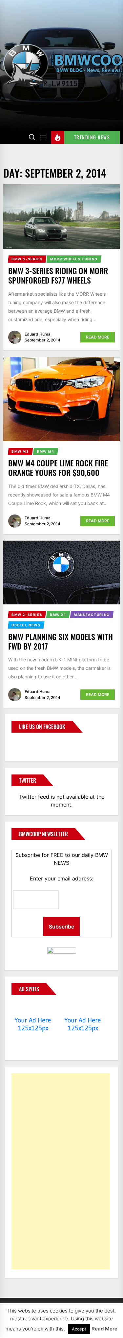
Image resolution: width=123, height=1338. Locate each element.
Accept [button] (79, 1328)
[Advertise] (32, 1007)
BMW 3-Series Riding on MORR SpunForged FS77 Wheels (58, 275)
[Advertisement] (60, 1171)
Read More (97, 337)
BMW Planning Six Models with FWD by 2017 (60, 641)
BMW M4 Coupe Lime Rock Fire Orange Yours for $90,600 (58, 467)
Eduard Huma (38, 334)
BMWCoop (32, 743)
